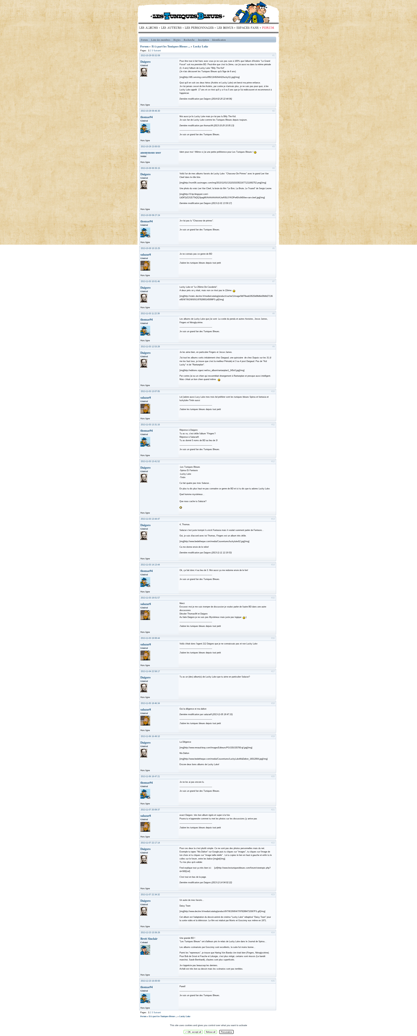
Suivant (157, 50)
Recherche (189, 39)
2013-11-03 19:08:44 (150, 638)
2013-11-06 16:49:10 (150, 736)
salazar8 (145, 254)
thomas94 (146, 117)
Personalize (226, 1032)
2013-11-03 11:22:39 (150, 313)
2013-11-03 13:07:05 (150, 391)
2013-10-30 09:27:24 (150, 215)
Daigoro (145, 61)
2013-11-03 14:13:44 (150, 564)
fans (247, 27)
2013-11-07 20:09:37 (150, 809)
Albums (149, 27)
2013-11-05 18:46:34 (150, 703)
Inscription (203, 39)
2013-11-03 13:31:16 (150, 424)
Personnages (199, 27)
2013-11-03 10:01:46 (150, 281)
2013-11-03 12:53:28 (150, 346)
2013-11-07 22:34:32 (150, 894)
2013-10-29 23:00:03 (150, 146)
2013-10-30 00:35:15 (150, 168)
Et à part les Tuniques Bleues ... (171, 46)
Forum (267, 27)
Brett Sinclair (149, 938)
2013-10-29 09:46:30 (150, 111)
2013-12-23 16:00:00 (150, 981)
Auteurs (172, 27)
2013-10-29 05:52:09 (150, 55)
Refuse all (210, 1032)
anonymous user (150, 152)
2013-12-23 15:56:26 (150, 932)
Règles (176, 39)
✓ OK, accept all (193, 1032)
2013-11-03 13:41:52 (150, 461)
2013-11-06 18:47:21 (150, 776)
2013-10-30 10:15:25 (150, 248)
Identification (219, 39)
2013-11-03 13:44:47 (150, 519)
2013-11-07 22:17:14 (150, 843)
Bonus (225, 27)
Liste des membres (160, 39)
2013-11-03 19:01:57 (150, 598)
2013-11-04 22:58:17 (150, 671)
